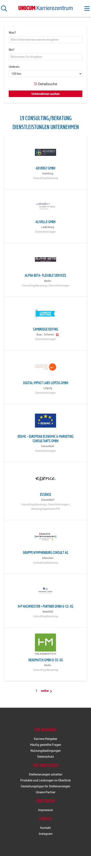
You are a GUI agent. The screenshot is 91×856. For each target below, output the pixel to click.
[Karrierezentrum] (45, 7)
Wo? (11, 50)
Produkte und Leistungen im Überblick (45, 780)
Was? (12, 33)
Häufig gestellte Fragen (45, 745)
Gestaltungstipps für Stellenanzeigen (45, 786)
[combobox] (45, 39)
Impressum (45, 810)
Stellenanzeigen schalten (45, 774)
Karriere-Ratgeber (45, 739)
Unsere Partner (45, 792)
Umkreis (14, 67)
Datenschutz (45, 757)
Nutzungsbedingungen (45, 751)
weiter (45, 691)
